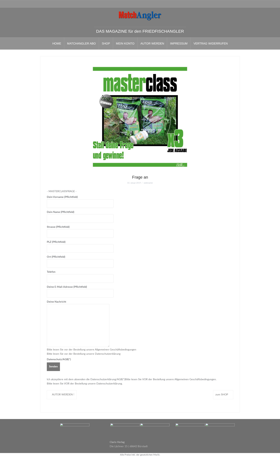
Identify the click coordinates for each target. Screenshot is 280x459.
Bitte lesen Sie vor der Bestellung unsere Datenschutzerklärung (83, 354)
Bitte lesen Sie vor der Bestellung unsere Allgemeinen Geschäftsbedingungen (91, 349)
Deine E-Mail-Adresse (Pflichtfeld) (67, 287)
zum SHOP (221, 394)
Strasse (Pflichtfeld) (58, 227)
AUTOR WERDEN (152, 43)
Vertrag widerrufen (211, 43)
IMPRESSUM (179, 43)
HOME (56, 43)
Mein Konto (125, 43)
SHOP (106, 43)
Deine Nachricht (56, 302)
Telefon (51, 272)
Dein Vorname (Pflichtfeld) (62, 197)
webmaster (148, 183)
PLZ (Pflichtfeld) (56, 242)
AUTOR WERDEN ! (63, 394)
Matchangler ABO (81, 43)
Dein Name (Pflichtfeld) (60, 212)
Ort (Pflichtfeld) (56, 257)
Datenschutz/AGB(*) (59, 359)
